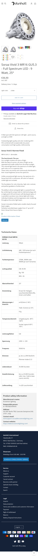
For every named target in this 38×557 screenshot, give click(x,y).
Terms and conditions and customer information (18, 507)
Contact (5, 487)
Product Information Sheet (10, 216)
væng (23, 546)
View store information (9, 118)
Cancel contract (8, 479)
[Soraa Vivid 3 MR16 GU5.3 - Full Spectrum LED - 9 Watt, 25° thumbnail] (4, 49)
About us (6, 471)
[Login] (31, 4)
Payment (6, 509)
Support (5, 474)
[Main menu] (2, 3)
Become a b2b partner (10, 482)
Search (5, 490)
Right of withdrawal (9, 512)
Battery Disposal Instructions (12, 518)
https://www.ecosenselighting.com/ (15, 424)
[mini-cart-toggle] (35, 4)
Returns (5, 515)
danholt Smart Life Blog (10, 485)
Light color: (4, 90)
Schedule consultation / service (16, 459)
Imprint (5, 501)
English (18, 527)
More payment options (19, 103)
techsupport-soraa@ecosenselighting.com (18, 419)
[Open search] (5, 3)
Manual (4, 220)
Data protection (8, 504)
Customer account (9, 476)
